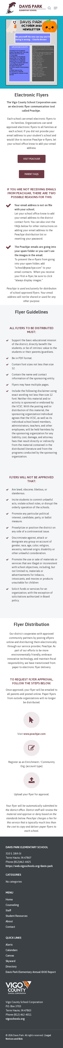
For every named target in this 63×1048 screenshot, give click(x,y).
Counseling (12, 904)
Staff (8, 910)
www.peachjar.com (34, 733)
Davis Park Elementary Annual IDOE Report (31, 972)
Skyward (10, 961)
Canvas (10, 955)
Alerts (9, 944)
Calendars (11, 950)
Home (9, 899)
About (9, 921)
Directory (11, 966)
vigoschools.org (15, 1018)
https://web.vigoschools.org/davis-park (29, 866)
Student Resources (16, 915)
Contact (10, 926)
